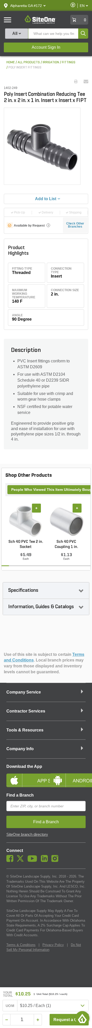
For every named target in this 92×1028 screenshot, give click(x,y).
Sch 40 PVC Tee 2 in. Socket (25, 544)
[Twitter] (21, 861)
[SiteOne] (40, 23)
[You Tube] (33, 861)
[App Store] (24, 776)
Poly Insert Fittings (24, 67)
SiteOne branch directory (27, 834)
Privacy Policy (53, 945)
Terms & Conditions (21, 945)
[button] (26, 6)
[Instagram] (56, 861)
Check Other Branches (75, 225)
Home (10, 62)
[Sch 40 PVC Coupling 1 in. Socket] (66, 521)
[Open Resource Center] (82, 1018)
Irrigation (51, 62)
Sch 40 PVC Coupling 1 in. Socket (66, 544)
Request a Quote (69, 1019)
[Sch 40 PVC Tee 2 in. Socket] (25, 521)
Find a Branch (20, 795)
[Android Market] (68, 776)
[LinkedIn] (45, 861)
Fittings (68, 62)
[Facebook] (11, 861)
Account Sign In (46, 47)
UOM (10, 1006)
